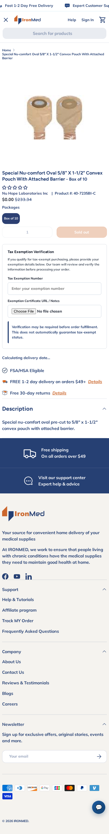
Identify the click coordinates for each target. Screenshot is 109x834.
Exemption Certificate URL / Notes (34, 301)
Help (72, 19)
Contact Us (13, 672)
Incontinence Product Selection (40, 36)
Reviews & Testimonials (25, 682)
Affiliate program (19, 610)
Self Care (19, 94)
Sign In (87, 19)
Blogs (7, 693)
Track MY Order (17, 620)
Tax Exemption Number (25, 278)
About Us (11, 661)
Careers (10, 704)
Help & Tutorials (18, 599)
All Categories (24, 210)
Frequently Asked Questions (30, 631)
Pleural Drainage (26, 74)
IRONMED (21, 821)
